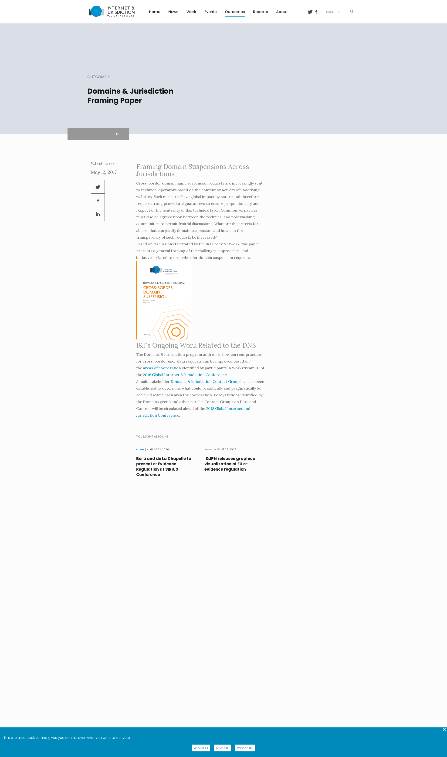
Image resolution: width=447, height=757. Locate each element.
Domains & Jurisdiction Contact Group (205, 381)
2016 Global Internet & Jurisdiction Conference (185, 374)
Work (191, 11)
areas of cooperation (162, 368)
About (282, 11)
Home (154, 11)
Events (210, 11)
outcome (96, 76)
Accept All (201, 748)
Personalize (245, 748)
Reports (260, 11)
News (173, 11)
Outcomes (235, 11)
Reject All (222, 748)
